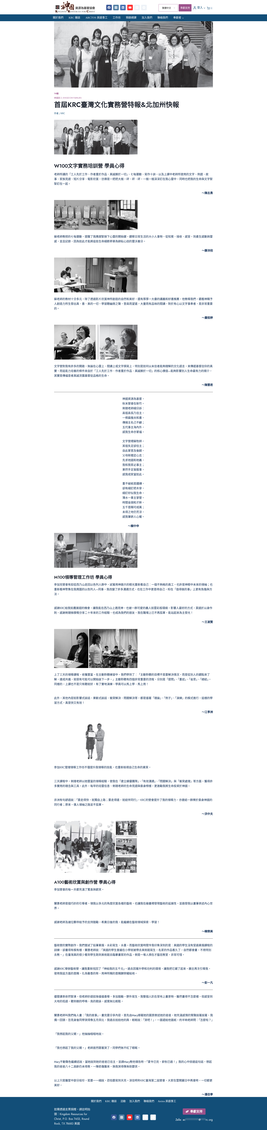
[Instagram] (116, 7)
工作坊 (117, 17)
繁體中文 (166, 8)
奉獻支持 (185, 7)
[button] (204, 8)
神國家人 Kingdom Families (68, 97)
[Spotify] (144, 7)
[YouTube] (130, 7)
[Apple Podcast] (137, 7)
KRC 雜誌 (74, 17)
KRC (63, 113)
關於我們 (58, 17)
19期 (56, 93)
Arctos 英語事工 (96, 17)
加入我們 (147, 17)
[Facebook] (109, 7)
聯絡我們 (162, 17)
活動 (123, 1101)
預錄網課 (131, 17)
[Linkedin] (123, 7)
